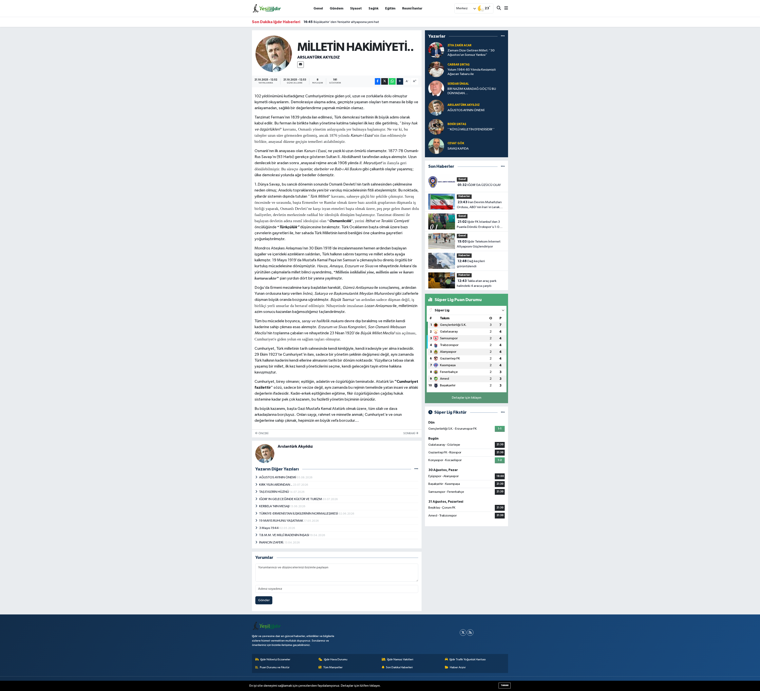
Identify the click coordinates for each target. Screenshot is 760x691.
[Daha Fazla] (400, 81)
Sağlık (373, 8)
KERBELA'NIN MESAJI (274, 506)
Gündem (336, 8)
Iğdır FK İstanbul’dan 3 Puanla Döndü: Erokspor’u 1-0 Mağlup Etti (478, 224)
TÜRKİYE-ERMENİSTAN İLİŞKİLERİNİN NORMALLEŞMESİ (298, 513)
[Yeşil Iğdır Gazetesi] (267, 8)
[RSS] (470, 632)
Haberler (464, 196)
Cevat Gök (455, 143)
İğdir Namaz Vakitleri (400, 659)
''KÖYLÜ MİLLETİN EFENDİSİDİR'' (471, 129)
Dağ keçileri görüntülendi (471, 263)
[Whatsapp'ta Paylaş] (392, 81)
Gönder (264, 600)
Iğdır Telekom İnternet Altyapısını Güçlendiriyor (479, 244)
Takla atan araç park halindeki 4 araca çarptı (476, 283)
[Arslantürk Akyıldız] (273, 53)
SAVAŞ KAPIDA (458, 148)
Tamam (504, 685)
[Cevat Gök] (436, 146)
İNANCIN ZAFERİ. (272, 542)
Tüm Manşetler (333, 667)
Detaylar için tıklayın (466, 397)
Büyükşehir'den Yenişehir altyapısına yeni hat (341, 22)
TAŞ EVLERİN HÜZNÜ (274, 492)
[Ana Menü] (504, 8)
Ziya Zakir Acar (459, 45)
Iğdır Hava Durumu (335, 659)
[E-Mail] (300, 64)
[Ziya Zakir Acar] (436, 50)
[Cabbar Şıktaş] (436, 69)
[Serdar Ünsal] (436, 88)
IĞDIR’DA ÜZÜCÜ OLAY (479, 185)
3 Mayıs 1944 (269, 528)
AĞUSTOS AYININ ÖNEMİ (278, 477)
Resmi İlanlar (412, 8)
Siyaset (356, 8)
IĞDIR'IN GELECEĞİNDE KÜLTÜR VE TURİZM (291, 499)
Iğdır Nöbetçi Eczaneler (275, 659)
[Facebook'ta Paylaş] (377, 81)
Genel (318, 8)
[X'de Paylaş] (384, 81)
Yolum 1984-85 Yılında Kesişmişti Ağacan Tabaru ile (471, 72)
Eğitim (390, 8)
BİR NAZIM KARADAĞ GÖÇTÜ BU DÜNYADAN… (471, 91)
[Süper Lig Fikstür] (503, 412)
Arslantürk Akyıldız (318, 57)
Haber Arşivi (458, 667)
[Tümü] (503, 36)
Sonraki (409, 433)
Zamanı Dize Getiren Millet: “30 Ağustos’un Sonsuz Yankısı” (471, 52)
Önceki (263, 433)
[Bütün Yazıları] (416, 469)
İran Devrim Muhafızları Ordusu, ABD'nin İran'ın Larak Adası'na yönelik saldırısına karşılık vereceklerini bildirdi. (479, 205)
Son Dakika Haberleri (399, 667)
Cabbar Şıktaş (458, 64)
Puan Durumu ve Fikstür (275, 667)
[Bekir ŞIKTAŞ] (436, 126)
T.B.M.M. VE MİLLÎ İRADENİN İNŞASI (284, 535)
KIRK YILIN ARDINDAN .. (276, 484)
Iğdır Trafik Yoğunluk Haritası (467, 659)
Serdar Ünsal (458, 83)
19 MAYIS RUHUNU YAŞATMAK (281, 520)
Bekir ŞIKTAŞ (456, 124)
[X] (463, 632)
